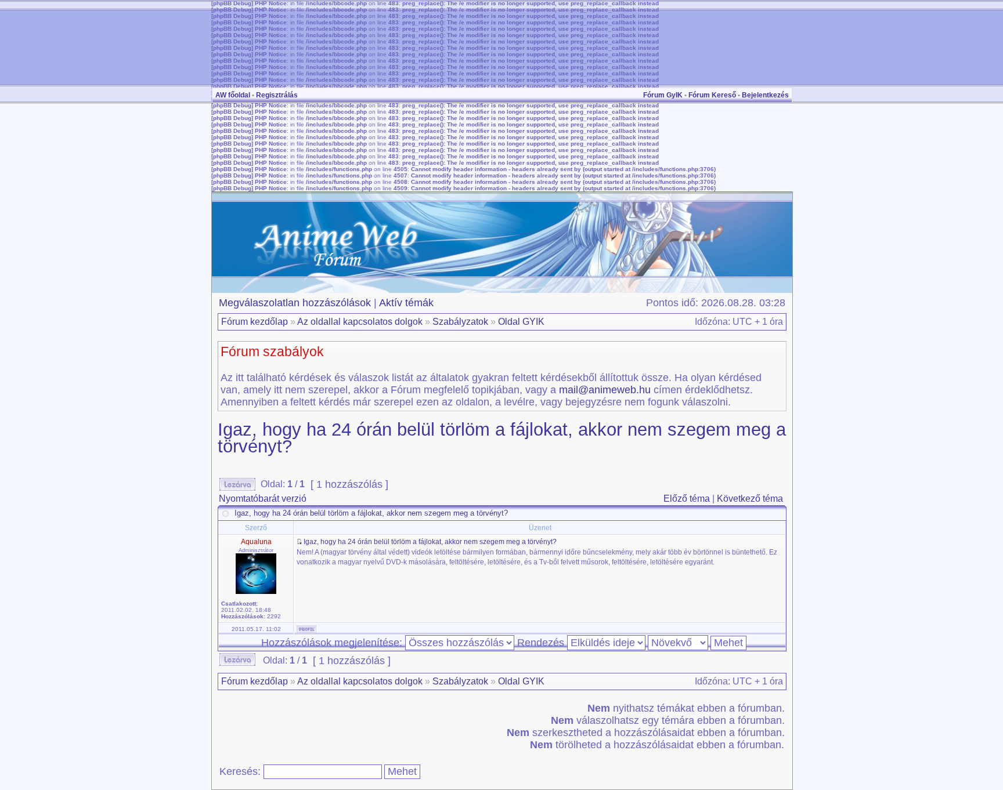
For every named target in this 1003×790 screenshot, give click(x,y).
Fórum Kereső (712, 95)
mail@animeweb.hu (605, 390)
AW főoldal (232, 95)
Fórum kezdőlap (254, 322)
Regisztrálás (277, 95)
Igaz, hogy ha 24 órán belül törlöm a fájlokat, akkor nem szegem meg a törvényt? (502, 437)
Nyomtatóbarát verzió (262, 498)
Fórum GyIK (663, 95)
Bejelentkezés (765, 95)
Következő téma (750, 498)
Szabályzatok (460, 322)
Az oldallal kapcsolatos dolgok (360, 322)
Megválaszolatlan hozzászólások (295, 303)
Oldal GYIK (521, 322)
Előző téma (686, 498)
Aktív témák (406, 303)
